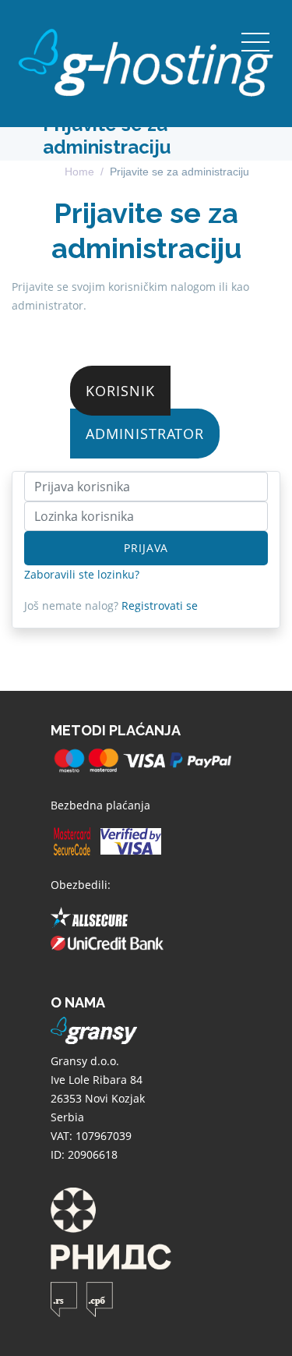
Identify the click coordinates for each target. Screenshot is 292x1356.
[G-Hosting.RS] (146, 63)
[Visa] (130, 843)
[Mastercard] (72, 843)
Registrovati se (159, 605)
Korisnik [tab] (120, 390)
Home (79, 171)
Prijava (146, 547)
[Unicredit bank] (107, 945)
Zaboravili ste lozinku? (81, 574)
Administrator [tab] (145, 433)
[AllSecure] (89, 919)
